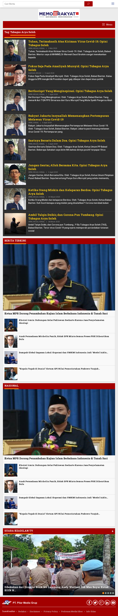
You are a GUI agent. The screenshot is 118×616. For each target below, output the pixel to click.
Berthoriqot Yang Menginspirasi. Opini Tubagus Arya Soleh (70, 91)
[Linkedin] (107, 603)
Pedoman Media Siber (72, 611)
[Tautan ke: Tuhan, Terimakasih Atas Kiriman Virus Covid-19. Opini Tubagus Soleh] (15, 50)
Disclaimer (35, 611)
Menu (109, 24)
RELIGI (35, 48)
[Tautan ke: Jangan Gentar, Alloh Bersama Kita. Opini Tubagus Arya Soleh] (15, 174)
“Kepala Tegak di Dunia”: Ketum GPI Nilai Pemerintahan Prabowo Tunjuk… (59, 368)
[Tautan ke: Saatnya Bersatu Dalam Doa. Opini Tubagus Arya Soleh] (15, 149)
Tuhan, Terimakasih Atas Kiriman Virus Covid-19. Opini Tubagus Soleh (68, 43)
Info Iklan (91, 611)
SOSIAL (42, 48)
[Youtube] (113, 603)
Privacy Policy (51, 611)
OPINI (30, 48)
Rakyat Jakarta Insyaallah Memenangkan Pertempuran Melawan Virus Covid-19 (68, 117)
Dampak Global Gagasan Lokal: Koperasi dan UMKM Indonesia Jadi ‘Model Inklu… (63, 352)
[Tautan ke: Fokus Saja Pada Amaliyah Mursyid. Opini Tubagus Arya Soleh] (15, 75)
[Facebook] (89, 603)
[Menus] (114, 3)
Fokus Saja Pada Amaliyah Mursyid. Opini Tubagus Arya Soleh (68, 68)
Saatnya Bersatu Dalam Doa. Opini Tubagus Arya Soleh (66, 140)
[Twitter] (95, 603)
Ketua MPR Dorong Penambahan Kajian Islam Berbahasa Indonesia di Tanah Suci (56, 313)
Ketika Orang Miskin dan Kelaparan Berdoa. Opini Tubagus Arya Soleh (70, 191)
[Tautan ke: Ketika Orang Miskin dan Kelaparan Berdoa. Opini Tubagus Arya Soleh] (15, 198)
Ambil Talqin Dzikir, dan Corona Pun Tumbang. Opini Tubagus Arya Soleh (65, 216)
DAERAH (31, 73)
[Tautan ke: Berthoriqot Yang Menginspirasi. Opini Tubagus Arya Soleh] (15, 99)
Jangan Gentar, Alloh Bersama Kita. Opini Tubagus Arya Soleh (67, 167)
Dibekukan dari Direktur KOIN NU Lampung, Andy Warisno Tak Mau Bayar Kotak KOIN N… (56, 588)
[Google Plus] (101, 603)
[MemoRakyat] (59, 14)
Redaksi (22, 611)
